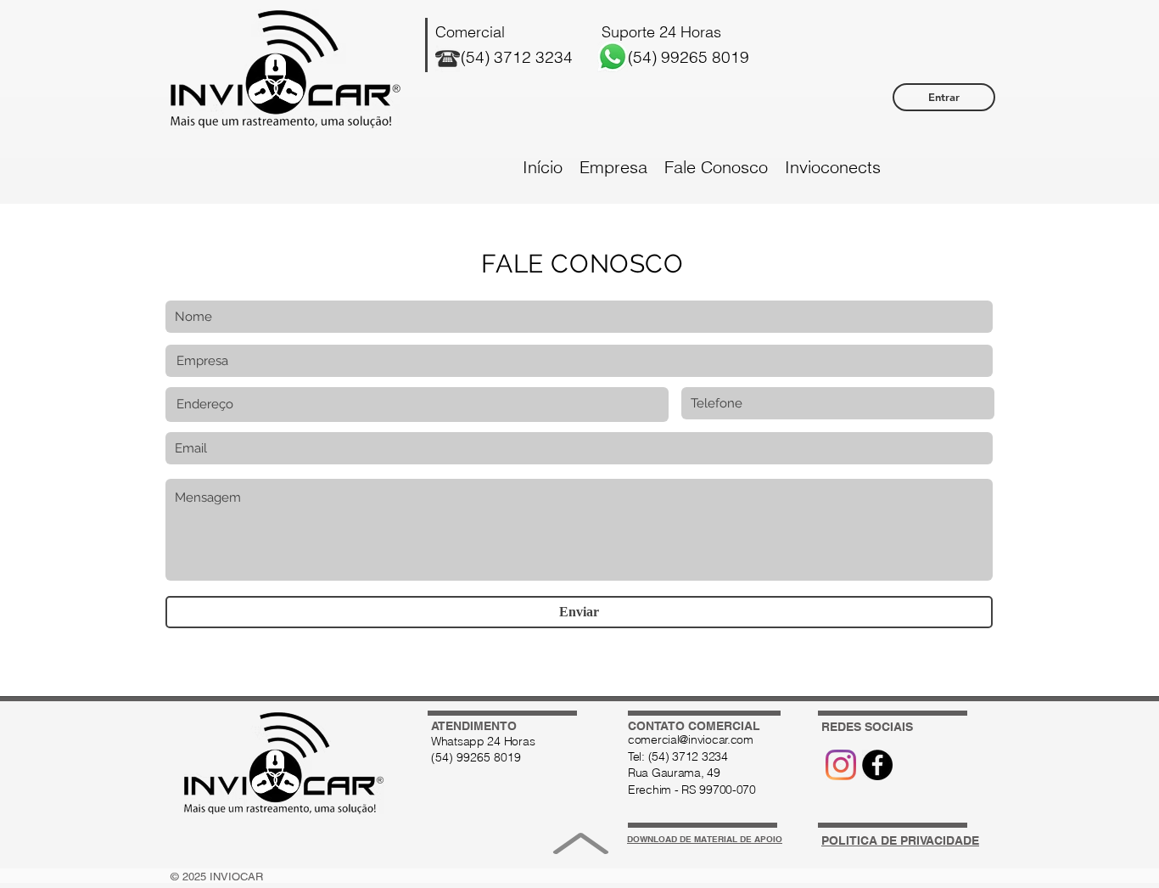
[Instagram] (841, 765)
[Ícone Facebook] (877, 765)
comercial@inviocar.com (690, 739)
